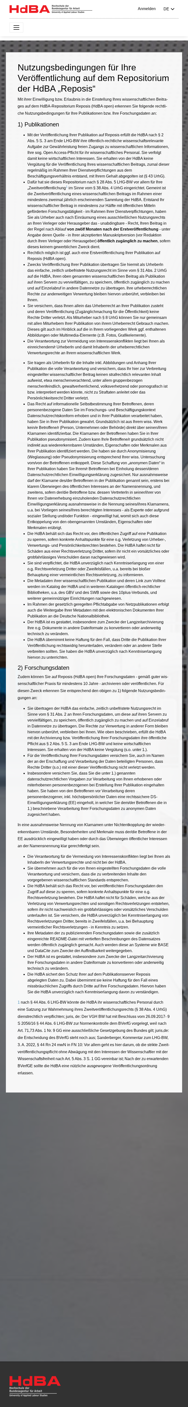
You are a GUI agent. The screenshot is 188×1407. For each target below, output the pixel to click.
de (166, 9)
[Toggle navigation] (16, 27)
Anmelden (147, 9)
